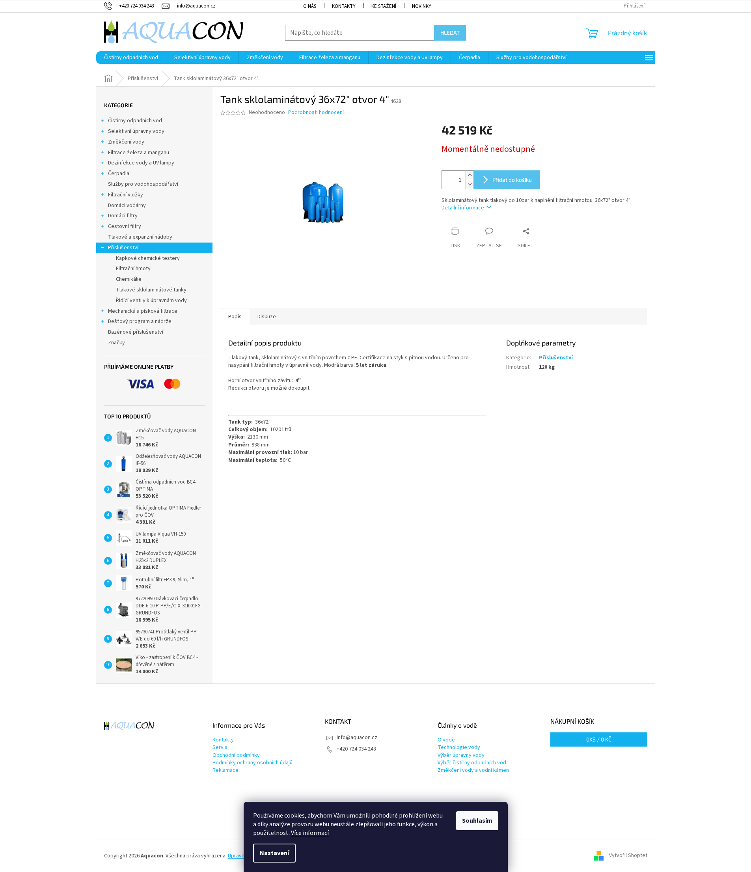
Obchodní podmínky (236, 755)
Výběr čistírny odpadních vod (472, 763)
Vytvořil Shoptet (628, 856)
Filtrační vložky (125, 195)
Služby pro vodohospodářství (143, 184)
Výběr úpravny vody (461, 755)
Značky (116, 343)
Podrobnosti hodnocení (316, 112)
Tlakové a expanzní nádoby (140, 237)
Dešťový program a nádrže (139, 321)
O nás (309, 6)
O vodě (446, 740)
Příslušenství (123, 248)
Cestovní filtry (124, 226)
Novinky (421, 6)
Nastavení (274, 853)
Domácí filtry (123, 216)
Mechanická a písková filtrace (142, 311)
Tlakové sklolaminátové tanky (151, 290)
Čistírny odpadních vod (135, 121)
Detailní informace (463, 208)
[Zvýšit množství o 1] (469, 175)
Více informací (310, 833)
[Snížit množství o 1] (469, 184)
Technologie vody (459, 747)
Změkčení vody (126, 142)
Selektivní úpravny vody (136, 131)
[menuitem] (131, 57)
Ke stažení (383, 6)
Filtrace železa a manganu (138, 153)
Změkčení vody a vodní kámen (473, 770)
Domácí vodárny (127, 205)
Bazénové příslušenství (135, 332)
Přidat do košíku (512, 179)
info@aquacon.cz (357, 737)
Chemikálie (129, 279)
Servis (219, 747)
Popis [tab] (235, 317)
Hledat (450, 32)
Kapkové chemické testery (148, 258)
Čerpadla (118, 173)
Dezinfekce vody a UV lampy (141, 163)
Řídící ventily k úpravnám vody (151, 300)
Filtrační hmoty (133, 269)
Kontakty (344, 6)
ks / (598, 739)
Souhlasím (477, 820)
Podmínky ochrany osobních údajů (252, 763)
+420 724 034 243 (356, 749)
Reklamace (225, 770)
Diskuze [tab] (266, 317)
